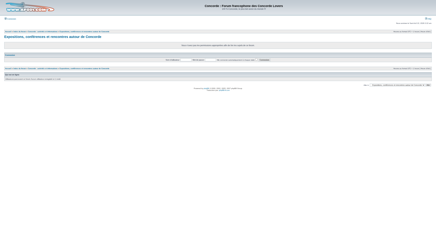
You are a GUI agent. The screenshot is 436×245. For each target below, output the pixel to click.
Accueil (8, 31)
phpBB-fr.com (224, 90)
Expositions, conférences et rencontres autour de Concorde (84, 31)
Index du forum (19, 31)
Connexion (11, 19)
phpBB (206, 88)
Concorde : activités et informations (43, 31)
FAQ (429, 19)
